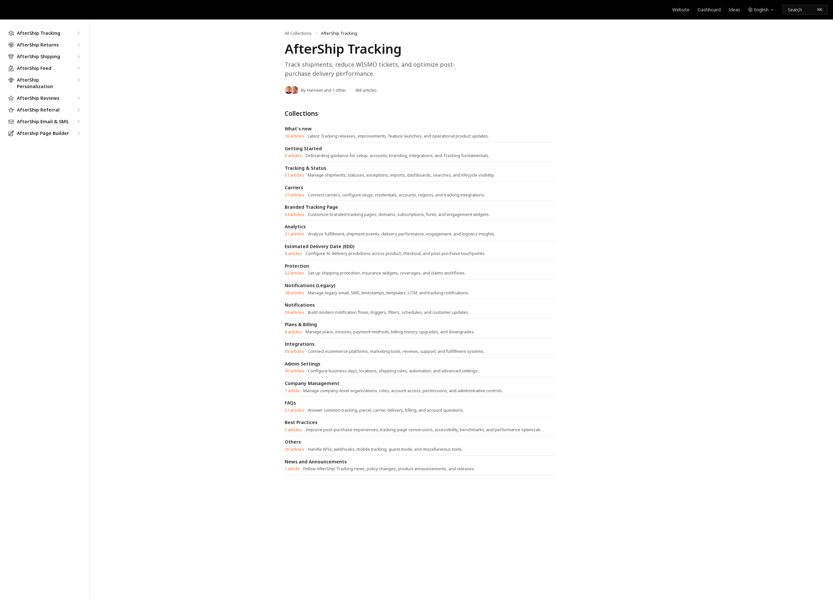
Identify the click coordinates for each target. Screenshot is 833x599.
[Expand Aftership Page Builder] (78, 133)
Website (681, 10)
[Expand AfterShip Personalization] (78, 80)
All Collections (298, 33)
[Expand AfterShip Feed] (78, 68)
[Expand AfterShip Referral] (78, 109)
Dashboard (709, 10)
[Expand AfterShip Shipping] (78, 56)
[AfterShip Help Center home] (6, 10)
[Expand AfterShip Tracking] (78, 33)
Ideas (734, 10)
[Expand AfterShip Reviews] (78, 98)
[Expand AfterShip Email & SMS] (78, 121)
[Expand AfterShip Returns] (78, 44)
